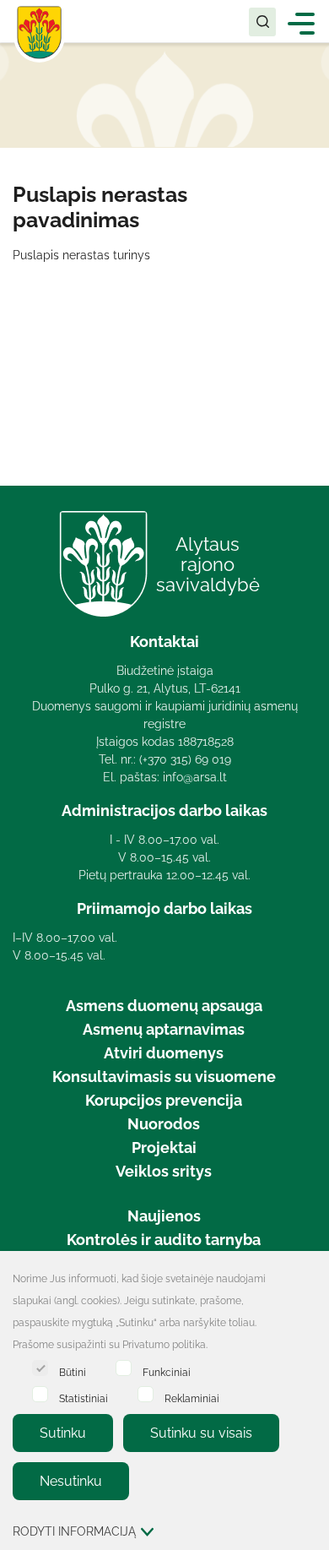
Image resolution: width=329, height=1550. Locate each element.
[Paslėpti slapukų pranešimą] (312, 1280)
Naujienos (164, 1216)
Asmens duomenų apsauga (164, 1005)
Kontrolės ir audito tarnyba (164, 1239)
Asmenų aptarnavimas (164, 1029)
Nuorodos (163, 1124)
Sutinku (63, 1433)
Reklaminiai (191, 1398)
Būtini (72, 1372)
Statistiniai (83, 1398)
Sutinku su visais (201, 1433)
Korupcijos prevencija (163, 1100)
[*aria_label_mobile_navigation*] (302, 22)
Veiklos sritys (164, 1171)
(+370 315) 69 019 (185, 759)
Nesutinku (71, 1481)
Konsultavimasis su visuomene (164, 1076)
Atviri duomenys (164, 1053)
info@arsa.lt (195, 777)
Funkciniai (167, 1372)
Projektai (164, 1147)
